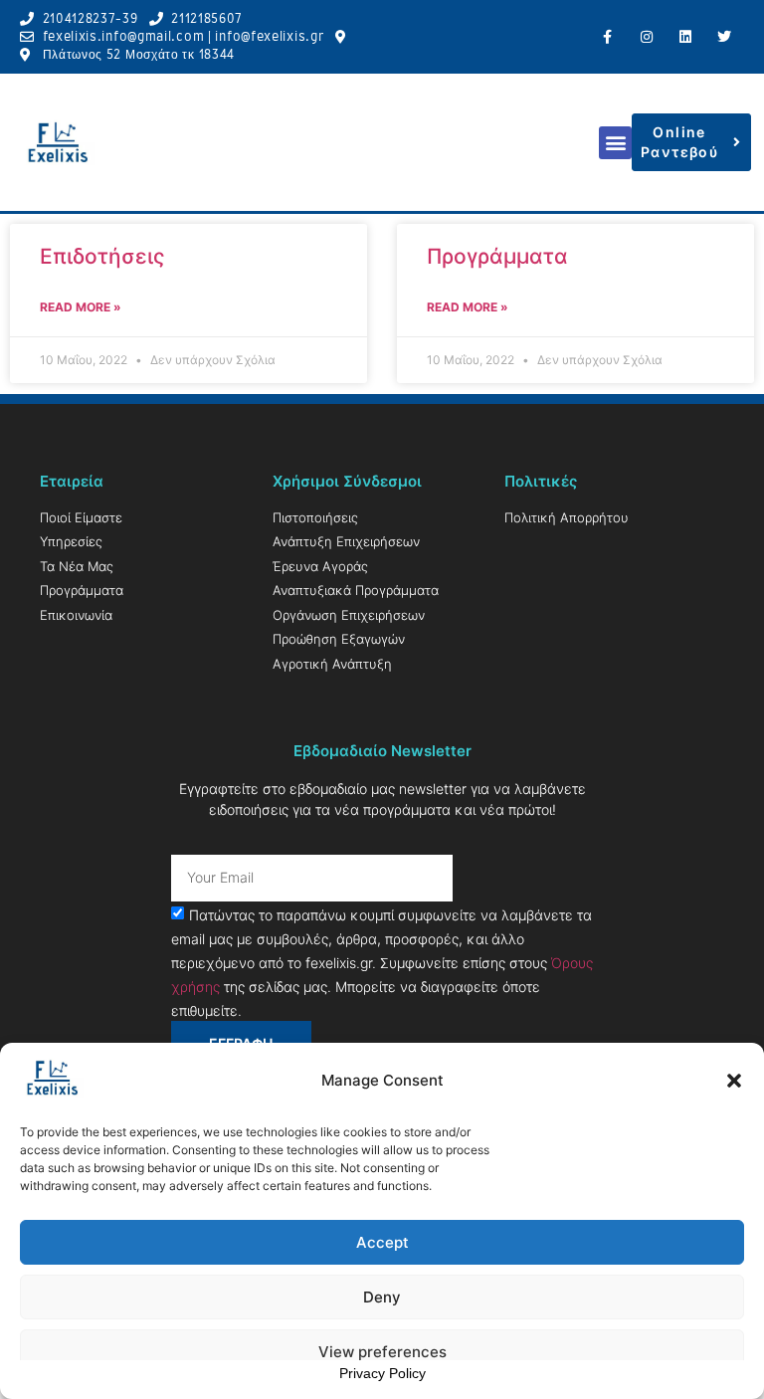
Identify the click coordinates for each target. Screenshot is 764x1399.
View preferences (382, 1351)
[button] (734, 1081)
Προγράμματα (497, 256)
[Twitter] (724, 36)
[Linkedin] (686, 36)
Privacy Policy (382, 1373)
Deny (382, 1297)
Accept (382, 1242)
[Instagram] (646, 36)
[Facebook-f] (607, 36)
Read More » (80, 307)
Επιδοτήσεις (102, 256)
